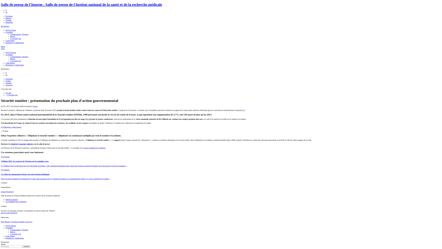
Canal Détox (10, 41)
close (3, 49)
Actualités (9, 32)
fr (6, 10)
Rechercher (5, 26)
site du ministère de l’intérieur (95, 148)
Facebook (9, 16)
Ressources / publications (15, 43)
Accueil (8, 93)
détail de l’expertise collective (22, 144)
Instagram (9, 22)
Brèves (12, 36)
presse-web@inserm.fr (9, 213)
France (35, 106)
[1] (244, 110)
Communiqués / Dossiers (19, 34)
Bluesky (9, 18)
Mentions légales (12, 200)
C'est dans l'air (12, 95)
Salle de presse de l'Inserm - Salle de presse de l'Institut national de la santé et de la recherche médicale (81, 4)
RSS (2, 222)
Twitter (8, 81)
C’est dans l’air (15, 39)
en (6, 12)
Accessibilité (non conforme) (16, 202)
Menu (3, 47)
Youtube (9, 20)
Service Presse (11, 30)
